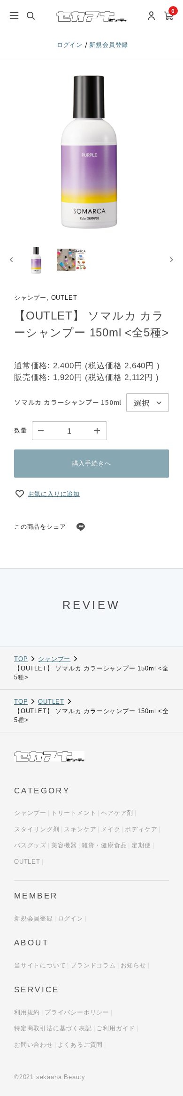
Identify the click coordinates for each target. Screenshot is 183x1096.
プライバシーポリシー (77, 1012)
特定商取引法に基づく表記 (53, 1028)
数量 (20, 430)
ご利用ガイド (115, 1028)
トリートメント (74, 812)
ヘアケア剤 (117, 812)
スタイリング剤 (37, 829)
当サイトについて (40, 965)
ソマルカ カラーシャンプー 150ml (68, 402)
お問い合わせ (33, 1044)
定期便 (141, 845)
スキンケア (80, 829)
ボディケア (141, 829)
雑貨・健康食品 (104, 845)
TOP (21, 658)
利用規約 (27, 1012)
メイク (110, 829)
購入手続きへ (91, 463)
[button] (36, 259)
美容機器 (64, 845)
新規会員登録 (108, 44)
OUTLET (51, 701)
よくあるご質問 (80, 1044)
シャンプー (54, 658)
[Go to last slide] (12, 260)
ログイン (71, 44)
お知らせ (133, 965)
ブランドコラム (93, 965)
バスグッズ (30, 845)
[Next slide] (171, 260)
